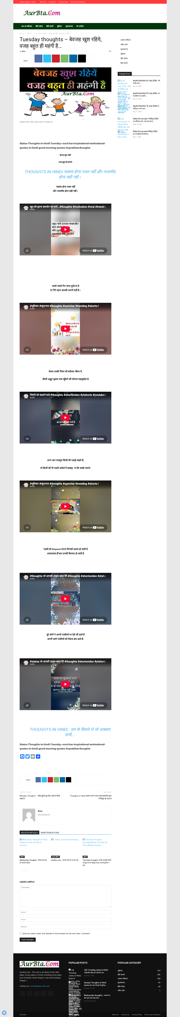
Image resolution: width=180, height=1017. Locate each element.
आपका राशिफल (55, 857)
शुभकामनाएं (69, 26)
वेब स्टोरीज (80, 26)
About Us (43, 2)
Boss (23, 51)
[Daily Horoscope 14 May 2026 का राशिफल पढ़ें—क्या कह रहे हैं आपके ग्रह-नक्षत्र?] (124, 125)
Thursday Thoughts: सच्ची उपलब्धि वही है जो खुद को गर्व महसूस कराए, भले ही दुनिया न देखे (97, 862)
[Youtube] (158, 2)
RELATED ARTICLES (29, 833)
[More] (91, 58)
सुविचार (59, 26)
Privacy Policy (63, 2)
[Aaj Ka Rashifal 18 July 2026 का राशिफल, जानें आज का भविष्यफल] (124, 109)
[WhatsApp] (65, 58)
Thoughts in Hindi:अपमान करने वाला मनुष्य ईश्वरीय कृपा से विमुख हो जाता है (90, 797)
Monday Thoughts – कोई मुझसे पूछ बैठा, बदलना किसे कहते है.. (40, 797)
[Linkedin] (73, 58)
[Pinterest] (56, 58)
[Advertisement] (112, 13)
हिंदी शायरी (49, 26)
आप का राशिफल (26, 26)
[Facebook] (141, 2)
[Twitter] (145, 2)
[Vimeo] (150, 2)
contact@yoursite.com (40, 986)
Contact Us (52, 2)
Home (22, 33)
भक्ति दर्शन (124, 44)
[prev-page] (21, 870)
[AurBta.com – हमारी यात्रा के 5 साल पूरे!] (65, 848)
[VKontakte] (154, 2)
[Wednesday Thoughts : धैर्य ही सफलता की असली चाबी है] (34, 848)
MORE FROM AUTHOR (50, 833)
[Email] (82, 58)
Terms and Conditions (78, 2)
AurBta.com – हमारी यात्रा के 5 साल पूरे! (64, 860)
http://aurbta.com (44, 815)
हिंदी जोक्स (39, 26)
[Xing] (40, 820)
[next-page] (25, 870)
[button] (157, 26)
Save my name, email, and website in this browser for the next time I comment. (56, 933)
